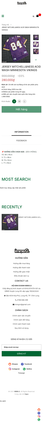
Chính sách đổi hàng (21, 320)
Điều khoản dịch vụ (21, 276)
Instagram (16, 369)
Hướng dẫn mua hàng (21, 263)
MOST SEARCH (16, 179)
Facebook (28, 364)
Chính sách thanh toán (21, 324)
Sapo (26, 394)
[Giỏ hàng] (38, 16)
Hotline (29, 369)
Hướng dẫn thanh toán (21, 268)
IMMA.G (17, 391)
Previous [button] (35, 32)
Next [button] (36, 59)
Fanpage (21, 373)
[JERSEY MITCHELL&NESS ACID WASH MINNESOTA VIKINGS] (10, 222)
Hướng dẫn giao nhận (21, 272)
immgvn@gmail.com (22, 304)
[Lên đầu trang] (39, 427)
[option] (35, 37)
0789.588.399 (22, 300)
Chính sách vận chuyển (21, 316)
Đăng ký (21, 353)
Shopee (15, 364)
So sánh (3, 401)
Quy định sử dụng (21, 328)
